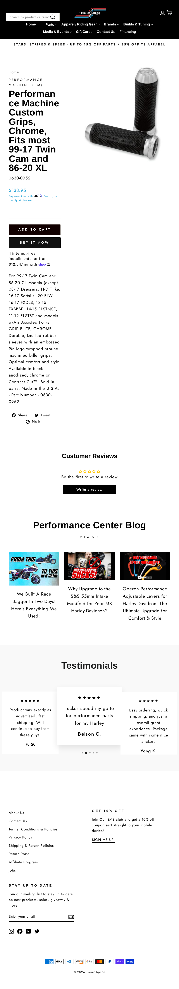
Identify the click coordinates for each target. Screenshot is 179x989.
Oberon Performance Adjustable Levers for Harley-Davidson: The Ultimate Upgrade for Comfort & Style (145, 603)
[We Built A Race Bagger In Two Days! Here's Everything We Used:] (34, 569)
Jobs (12, 870)
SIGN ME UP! (103, 839)
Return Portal (20, 853)
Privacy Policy (20, 837)
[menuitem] (31, 24)
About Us (16, 812)
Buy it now (34, 242)
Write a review (89, 489)
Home (14, 72)
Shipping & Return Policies (31, 845)
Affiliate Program (23, 862)
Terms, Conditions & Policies (33, 829)
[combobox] (33, 17)
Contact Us (18, 820)
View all (89, 537)
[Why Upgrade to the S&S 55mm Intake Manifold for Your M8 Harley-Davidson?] (89, 566)
